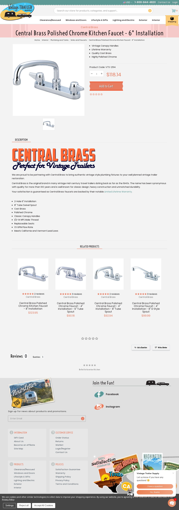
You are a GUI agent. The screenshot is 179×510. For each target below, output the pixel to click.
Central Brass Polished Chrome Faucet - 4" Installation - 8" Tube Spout (108, 307)
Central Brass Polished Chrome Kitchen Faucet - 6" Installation (117, 40)
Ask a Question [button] (142, 347)
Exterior (143, 20)
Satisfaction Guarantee (68, 469)
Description (21, 139)
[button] (172, 503)
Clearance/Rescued (50, 20)
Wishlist (59, 444)
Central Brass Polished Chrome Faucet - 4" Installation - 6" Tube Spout (71, 307)
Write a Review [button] (162, 347)
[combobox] (103, 10)
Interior (156, 20)
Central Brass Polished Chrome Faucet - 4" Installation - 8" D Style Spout (146, 307)
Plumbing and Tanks (60, 40)
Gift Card (18, 437)
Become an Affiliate (24, 444)
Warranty (60, 473)
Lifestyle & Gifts (99, 20)
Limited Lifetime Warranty (118, 191)
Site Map (18, 448)
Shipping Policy (63, 476)
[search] (150, 10)
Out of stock (71, 273)
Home (37, 40)
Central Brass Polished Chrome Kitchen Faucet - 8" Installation (33, 305)
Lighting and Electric (123, 20)
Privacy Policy (62, 480)
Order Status (62, 437)
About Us (18, 441)
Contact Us (164, 2)
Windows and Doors (76, 20)
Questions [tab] (36, 357)
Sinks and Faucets (79, 40)
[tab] (89, 246)
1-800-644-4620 (145, 2)
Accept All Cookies (43, 505)
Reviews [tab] (16, 356)
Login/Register (63, 448)
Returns (59, 441)
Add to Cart (33, 273)
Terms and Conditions (67, 483)
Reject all (24, 505)
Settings (9, 505)
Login (175, 2)
